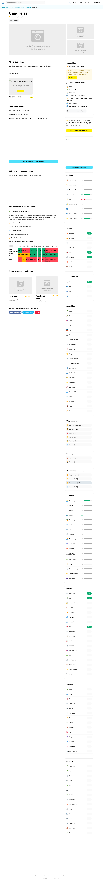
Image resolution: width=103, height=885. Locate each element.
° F (15, 246)
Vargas (17, 299)
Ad (31, 97)
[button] (3, 3)
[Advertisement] (33, 189)
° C (11, 246)
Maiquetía (12, 299)
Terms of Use (51, 876)
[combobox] (25, 2)
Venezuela (12, 300)
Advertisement (14, 73)
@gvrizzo (61, 878)
